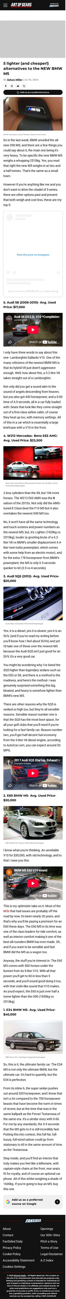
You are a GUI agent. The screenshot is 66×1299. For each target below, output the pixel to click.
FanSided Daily (13, 1241)
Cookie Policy (12, 1254)
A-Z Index (46, 1260)
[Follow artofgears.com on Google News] (57, 1201)
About (7, 1229)
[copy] (24, 86)
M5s (6, 911)
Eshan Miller (14, 79)
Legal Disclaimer (51, 1254)
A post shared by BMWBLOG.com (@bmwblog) (33, 291)
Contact (8, 1235)
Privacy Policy (12, 1247)
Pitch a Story (48, 1241)
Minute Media (20, 1275)
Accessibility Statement (19, 1260)
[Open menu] (5, 5)
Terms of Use (49, 1247)
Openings (46, 1229)
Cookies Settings (14, 1266)
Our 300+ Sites (50, 1235)
